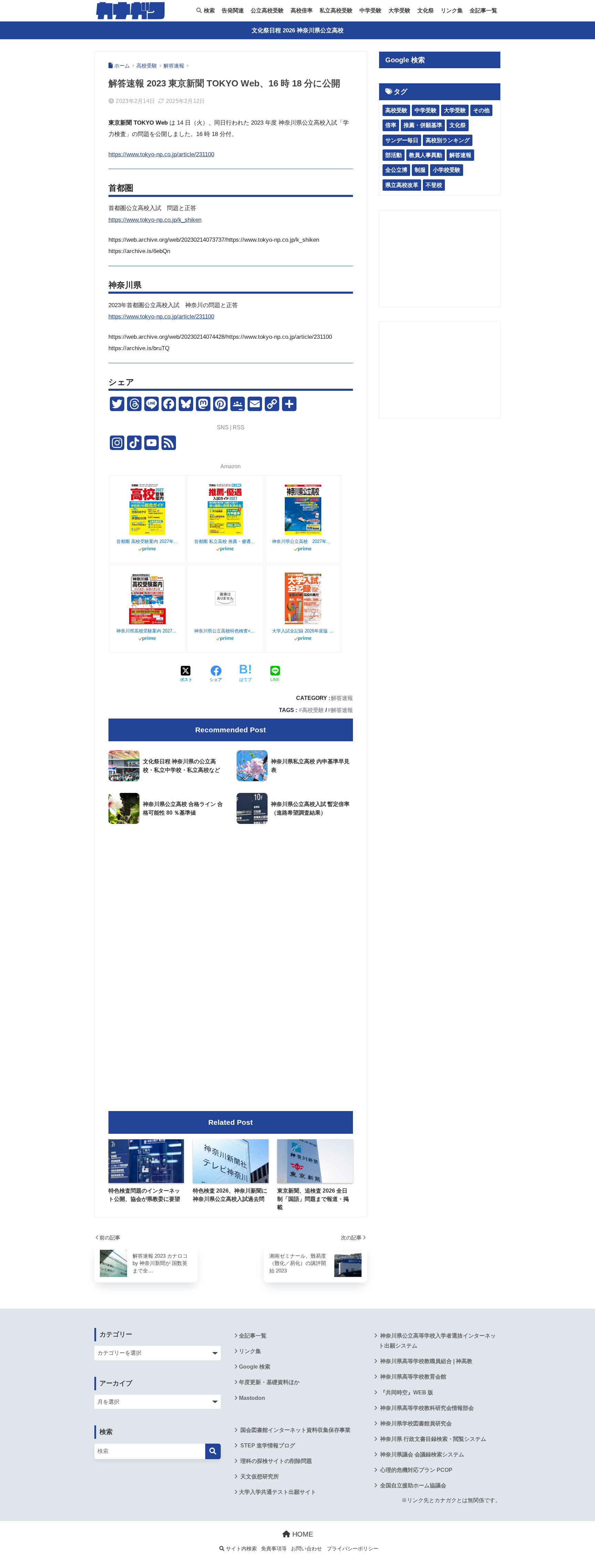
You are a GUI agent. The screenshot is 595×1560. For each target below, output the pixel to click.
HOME (301, 1534)
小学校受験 (446, 170)
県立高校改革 (401, 185)
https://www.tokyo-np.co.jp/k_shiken (154, 220)
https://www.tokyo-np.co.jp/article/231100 (161, 154)
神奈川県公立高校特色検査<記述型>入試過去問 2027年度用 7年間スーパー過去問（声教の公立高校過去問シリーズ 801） (225, 631)
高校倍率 (302, 10)
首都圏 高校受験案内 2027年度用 (147, 541)
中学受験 (370, 10)
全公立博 (396, 170)
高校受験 (313, 710)
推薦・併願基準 (423, 125)
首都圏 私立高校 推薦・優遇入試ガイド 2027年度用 (225, 541)
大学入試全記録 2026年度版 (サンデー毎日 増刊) (303, 631)
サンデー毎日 (401, 140)
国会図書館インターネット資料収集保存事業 (295, 1430)
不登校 (434, 185)
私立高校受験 (336, 10)
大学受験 (399, 10)
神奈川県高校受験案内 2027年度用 (147, 631)
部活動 (393, 155)
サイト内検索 (241, 1548)
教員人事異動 (425, 155)
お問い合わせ (306, 1548)
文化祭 (425, 10)
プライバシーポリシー (352, 1548)
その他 (481, 110)
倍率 (390, 125)
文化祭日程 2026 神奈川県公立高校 (298, 30)
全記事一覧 (483, 10)
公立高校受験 (267, 10)
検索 (208, 10)
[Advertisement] (230, 887)
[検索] (213, 1451)
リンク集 (452, 10)
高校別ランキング (448, 140)
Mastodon (252, 1398)
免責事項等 (274, 1548)
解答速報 (342, 698)
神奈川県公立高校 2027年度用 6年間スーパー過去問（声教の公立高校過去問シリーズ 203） (303, 541)
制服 (420, 170)
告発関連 (233, 10)
